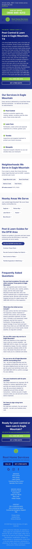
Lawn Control (16, 479)
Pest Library (16, 477)
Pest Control (16, 475)
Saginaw (5, 208)
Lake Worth (6, 212)
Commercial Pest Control (16, 481)
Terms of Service (16, 519)
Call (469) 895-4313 (16, 79)
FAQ (16, 512)
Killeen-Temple (16, 498)
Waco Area (16, 496)
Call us (7, 464)
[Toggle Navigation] (2, 20)
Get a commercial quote (16, 508)
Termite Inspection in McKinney (12, 261)
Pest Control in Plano (9, 256)
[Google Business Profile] (8, 469)
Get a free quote (21, 464)
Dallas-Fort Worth (16, 494)
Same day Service (16, 12)
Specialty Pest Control (16, 483)
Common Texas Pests (9, 248)
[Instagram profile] (13, 469)
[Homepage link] (16, 20)
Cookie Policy (16, 517)
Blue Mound (6, 217)
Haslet (17, 212)
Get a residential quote (16, 506)
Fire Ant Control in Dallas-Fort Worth (14, 252)
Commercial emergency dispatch (16, 510)
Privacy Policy (16, 515)
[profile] (18, 469)
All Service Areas (16, 491)
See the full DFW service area (12, 243)
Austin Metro (16, 493)
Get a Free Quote (16, 83)
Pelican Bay (16, 208)
